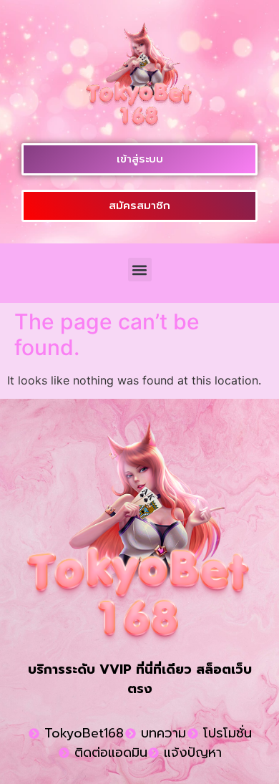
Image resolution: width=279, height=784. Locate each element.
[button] (140, 269)
